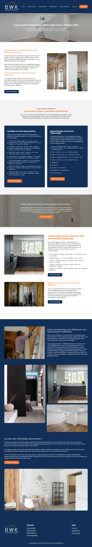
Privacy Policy (76, 533)
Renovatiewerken (64, 6)
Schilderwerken (53, 6)
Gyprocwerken (42, 6)
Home (23, 6)
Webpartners (76, 531)
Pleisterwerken (32, 6)
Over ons (74, 6)
